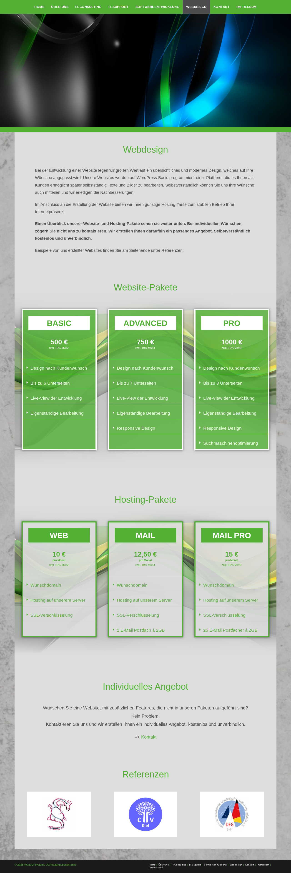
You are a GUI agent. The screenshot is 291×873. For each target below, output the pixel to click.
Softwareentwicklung (215, 864)
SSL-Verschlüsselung (51, 615)
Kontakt (149, 736)
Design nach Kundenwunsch (58, 368)
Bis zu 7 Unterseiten (136, 383)
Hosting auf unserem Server (57, 600)
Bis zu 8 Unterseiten (223, 383)
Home (152, 864)
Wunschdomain (45, 585)
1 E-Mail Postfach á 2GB (141, 630)
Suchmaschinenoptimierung (230, 443)
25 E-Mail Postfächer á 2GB (230, 630)
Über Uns (163, 864)
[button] (59, 368)
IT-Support (195, 864)
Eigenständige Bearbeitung (57, 413)
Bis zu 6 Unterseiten (50, 383)
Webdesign (236, 864)
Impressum (263, 864)
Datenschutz (156, 867)
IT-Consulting (179, 864)
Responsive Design (136, 428)
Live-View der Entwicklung (56, 398)
